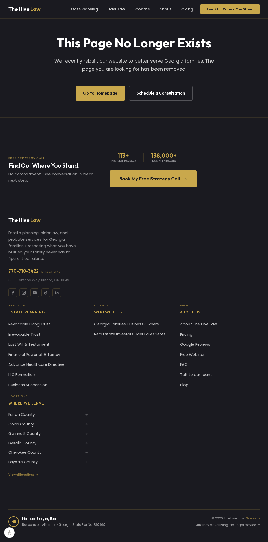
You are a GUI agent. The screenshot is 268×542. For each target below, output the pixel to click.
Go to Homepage (100, 93)
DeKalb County (22, 443)
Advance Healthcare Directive (36, 364)
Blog (184, 385)
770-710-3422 (34, 271)
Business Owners (143, 324)
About (165, 9)
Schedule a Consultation (161, 93)
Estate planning (23, 232)
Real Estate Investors (113, 334)
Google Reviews (195, 344)
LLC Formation (21, 374)
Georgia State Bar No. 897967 (82, 524)
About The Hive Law (198, 324)
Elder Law (116, 9)
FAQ (184, 364)
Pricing (187, 9)
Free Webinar (192, 354)
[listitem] (12, 292)
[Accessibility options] (9, 532)
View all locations (21, 475)
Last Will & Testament (28, 344)
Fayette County (23, 461)
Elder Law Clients (150, 334)
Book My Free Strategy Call (149, 179)
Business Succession (27, 385)
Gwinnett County (24, 433)
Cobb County (21, 424)
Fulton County (21, 414)
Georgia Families (110, 324)
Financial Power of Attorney (34, 354)
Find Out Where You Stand (230, 9)
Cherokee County (24, 452)
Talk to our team (196, 374)
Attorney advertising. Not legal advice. (228, 525)
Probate (142, 9)
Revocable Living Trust (29, 324)
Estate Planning (83, 9)
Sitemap (253, 518)
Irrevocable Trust (24, 334)
